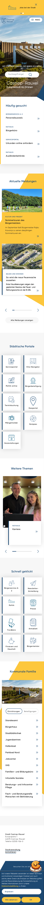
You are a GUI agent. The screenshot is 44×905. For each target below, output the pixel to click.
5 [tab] (30, 551)
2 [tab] (23, 13)
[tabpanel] (22, 8)
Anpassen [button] (9, 891)
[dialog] (22, 888)
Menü (37, 20)
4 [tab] (26, 551)
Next (38, 310)
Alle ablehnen (11, 900)
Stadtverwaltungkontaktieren (12, 851)
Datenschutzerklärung (10, 886)
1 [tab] (21, 13)
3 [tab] (22, 551)
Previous (6, 310)
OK (31, 900)
